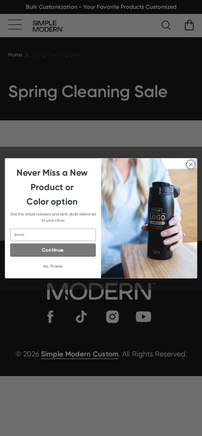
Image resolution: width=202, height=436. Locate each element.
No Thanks (53, 265)
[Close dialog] (190, 164)
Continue (53, 250)
